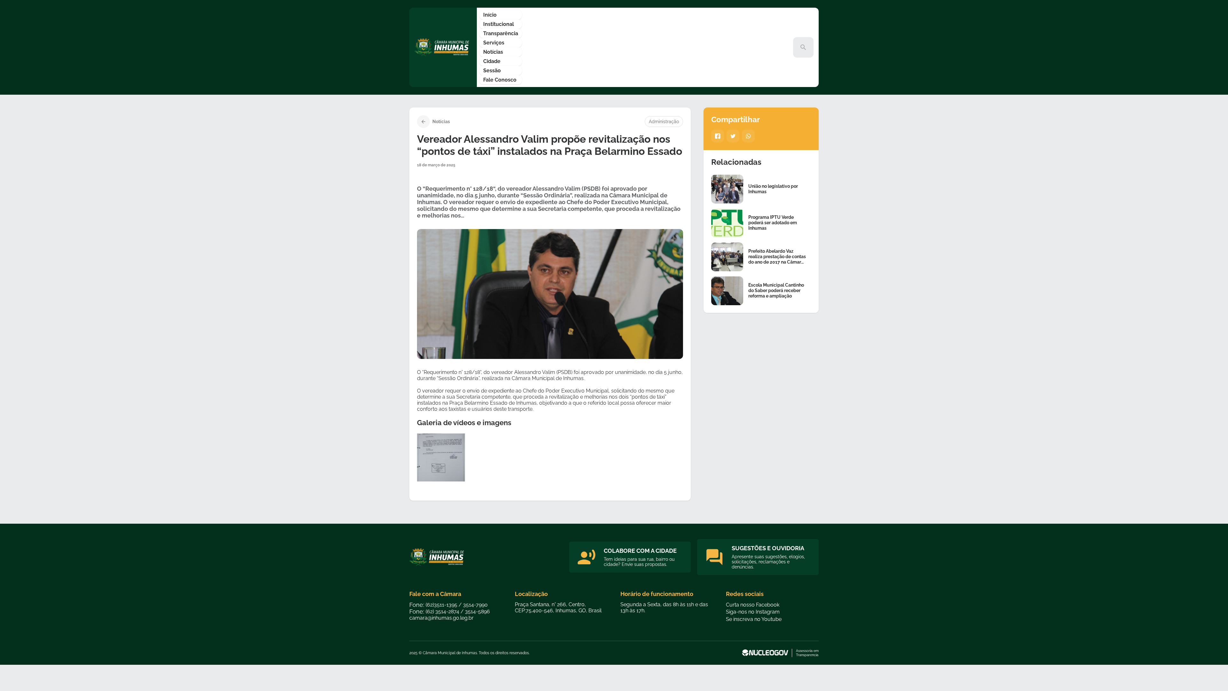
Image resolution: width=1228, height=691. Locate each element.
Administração (664, 121)
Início (490, 15)
